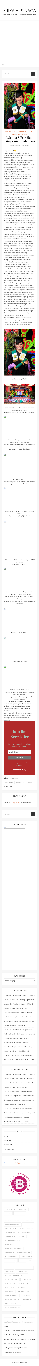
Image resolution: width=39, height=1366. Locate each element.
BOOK (8, 1213)
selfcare (23, 1283)
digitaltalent (26, 1228)
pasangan (22, 1271)
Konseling (10, 1244)
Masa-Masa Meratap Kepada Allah (23, 1000)
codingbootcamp (12, 1224)
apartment (10, 1209)
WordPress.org (9, 1149)
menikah (9, 1264)
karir (22, 1236)
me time (21, 1264)
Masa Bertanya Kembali (19, 1008)
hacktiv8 (26, 1232)
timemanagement (12, 1307)
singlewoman (11, 1295)
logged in (16, 802)
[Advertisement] (19, 41)
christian (27, 1221)
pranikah (26, 1279)
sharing (9, 1291)
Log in (6, 1136)
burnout (19, 1217)
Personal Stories (19, 134)
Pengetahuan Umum (13, 1275)
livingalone (10, 1260)
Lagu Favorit (23, 1252)
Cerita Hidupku (9, 782)
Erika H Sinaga (10, 787)
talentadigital (12, 1299)
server (21, 1287)
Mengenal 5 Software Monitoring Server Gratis (19, 1330)
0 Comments (25, 145)
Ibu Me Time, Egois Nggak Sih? (14, 1335)
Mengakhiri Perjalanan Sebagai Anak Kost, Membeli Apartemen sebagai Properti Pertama (19, 1038)
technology (11, 1303)
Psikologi (29, 782)
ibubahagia (10, 1236)
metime (9, 1268)
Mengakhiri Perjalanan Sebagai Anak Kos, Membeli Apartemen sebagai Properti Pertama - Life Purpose (18, 1051)
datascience (11, 1228)
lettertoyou (11, 1256)
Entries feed (8, 1140)
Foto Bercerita (20, 782)
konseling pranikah (13, 1248)
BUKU (8, 1217)
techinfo (27, 1299)
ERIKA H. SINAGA (19, 10)
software (25, 1295)
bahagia (23, 1209)
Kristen (9, 1252)
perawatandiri (11, 1279)
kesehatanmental (13, 1240)
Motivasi (9, 1271)
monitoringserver (24, 1268)
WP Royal (24, 1362)
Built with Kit (19, 769)
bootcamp (20, 1213)
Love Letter (25, 1260)
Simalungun (23, 1291)
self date (10, 1287)
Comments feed (9, 1145)
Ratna (6, 1021)
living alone (26, 1256)
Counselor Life (11, 132)
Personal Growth (25, 132)
